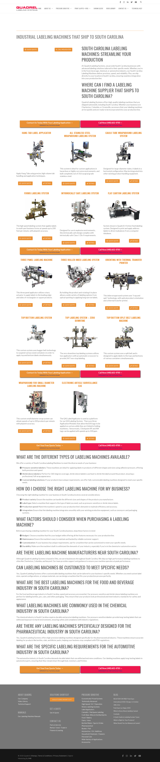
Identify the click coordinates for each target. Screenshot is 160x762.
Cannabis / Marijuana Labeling (93, 712)
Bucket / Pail (86, 728)
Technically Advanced (89, 701)
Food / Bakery (87, 718)
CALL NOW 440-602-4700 (55, 2)
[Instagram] (124, 2)
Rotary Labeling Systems (91, 707)
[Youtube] (136, 2)
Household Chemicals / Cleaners (93, 734)
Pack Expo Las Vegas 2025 (122, 708)
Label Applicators (88, 709)
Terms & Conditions (45, 756)
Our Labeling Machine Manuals (29, 716)
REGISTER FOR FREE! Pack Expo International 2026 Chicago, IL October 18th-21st (126, 702)
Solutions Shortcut (62, 699)
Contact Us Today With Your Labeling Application (50, 123)
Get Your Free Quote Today (49, 446)
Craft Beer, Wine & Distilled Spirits (94, 715)
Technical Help (137, 8)
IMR (29, 758)
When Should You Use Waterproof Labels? (127, 723)
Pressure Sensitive (62, 8)
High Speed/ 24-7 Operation (92, 704)
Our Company (23, 699)
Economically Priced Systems (92, 699)
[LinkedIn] (128, 2)
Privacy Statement (60, 756)
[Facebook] (120, 2)
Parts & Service (55, 725)
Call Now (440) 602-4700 (110, 123)
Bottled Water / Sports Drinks (92, 723)
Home (39, 8)
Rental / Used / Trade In (58, 728)
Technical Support (24, 704)
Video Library (110, 8)
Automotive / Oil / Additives (92, 731)
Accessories (86, 742)
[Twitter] (132, 2)
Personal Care (87, 737)
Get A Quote (54, 713)
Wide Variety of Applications (92, 739)
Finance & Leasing (56, 730)
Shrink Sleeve (98, 8)
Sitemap (34, 756)
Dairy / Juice (86, 720)
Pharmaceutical (87, 726)
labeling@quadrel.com (28, 2)
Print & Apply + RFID (81, 8)
